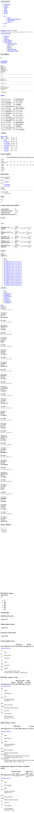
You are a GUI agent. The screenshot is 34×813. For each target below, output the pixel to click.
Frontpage (3, 30)
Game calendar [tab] (8, 40)
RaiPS (5, 139)
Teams (5, 10)
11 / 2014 (13, 283)
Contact (9, 22)
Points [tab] (8, 46)
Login (5, 23)
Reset (2, 305)
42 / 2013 (13, 261)
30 (5, 606)
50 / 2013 (13, 271)
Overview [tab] (6, 36)
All (5, 258)
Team (2, 33)
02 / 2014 (13, 274)
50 (5, 609)
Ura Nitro (6, 148)
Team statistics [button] (7, 42)
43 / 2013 (13, 263)
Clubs (5, 8)
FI (4, 26)
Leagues (6, 6)
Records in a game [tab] (12, 43)
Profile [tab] (5, 37)
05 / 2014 (13, 277)
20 (5, 604)
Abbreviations (11, 20)
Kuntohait (6, 147)
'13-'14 (16, 227)
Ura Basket (7, 185)
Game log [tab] (6, 39)
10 (5, 602)
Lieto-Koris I (7, 145)
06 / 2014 (13, 279)
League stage (7, 33)
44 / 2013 (13, 264)
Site (5, 16)
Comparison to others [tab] (12, 51)
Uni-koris (6, 150)
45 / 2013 (13, 266)
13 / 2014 (13, 285)
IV (15, 229)
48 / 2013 (13, 268)
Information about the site (14, 19)
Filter (2, 254)
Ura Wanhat (7, 143)
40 (5, 607)
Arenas (6, 13)
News (8, 17)
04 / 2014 (13, 276)
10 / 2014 (13, 282)
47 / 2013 (13, 267)
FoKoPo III (7, 141)
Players (6, 11)
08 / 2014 (13, 280)
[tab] (17, 315)
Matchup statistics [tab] (12, 49)
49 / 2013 (13, 270)
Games (6, 7)
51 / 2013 (13, 273)
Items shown (4, 595)
